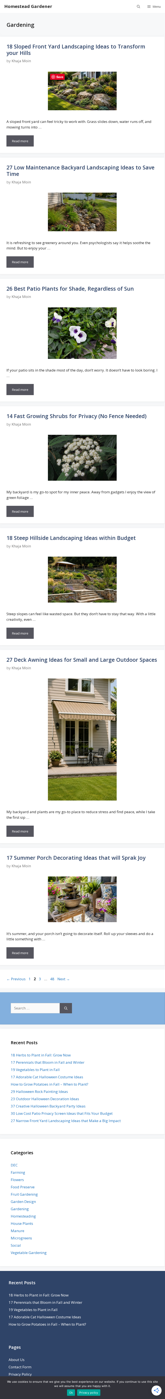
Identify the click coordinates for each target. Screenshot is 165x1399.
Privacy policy (88, 1392)
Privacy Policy (20, 1374)
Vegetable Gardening (29, 1252)
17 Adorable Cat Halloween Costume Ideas (47, 1076)
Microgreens (21, 1238)
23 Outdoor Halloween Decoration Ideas (45, 1098)
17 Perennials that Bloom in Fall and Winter (47, 1062)
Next (63, 978)
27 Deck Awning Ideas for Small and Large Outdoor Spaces (81, 659)
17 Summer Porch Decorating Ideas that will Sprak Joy (75, 857)
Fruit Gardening (24, 1194)
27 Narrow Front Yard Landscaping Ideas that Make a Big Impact (66, 1120)
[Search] (66, 1008)
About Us (16, 1359)
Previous (16, 978)
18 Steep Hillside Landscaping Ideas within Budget (71, 537)
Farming (18, 1172)
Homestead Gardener (28, 6)
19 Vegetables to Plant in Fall (35, 1069)
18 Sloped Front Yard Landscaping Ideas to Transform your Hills (75, 49)
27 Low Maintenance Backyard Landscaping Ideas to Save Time (80, 170)
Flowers (17, 1179)
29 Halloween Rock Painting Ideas (39, 1091)
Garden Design (23, 1201)
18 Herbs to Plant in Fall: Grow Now (41, 1055)
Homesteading (23, 1216)
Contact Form (20, 1366)
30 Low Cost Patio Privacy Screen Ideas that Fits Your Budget (62, 1113)
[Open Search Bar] (138, 6)
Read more (20, 141)
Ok (71, 1392)
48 (52, 978)
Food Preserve (23, 1186)
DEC (14, 1165)
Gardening (20, 1208)
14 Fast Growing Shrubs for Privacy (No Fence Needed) (76, 416)
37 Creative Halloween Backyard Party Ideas (48, 1106)
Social (16, 1245)
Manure (17, 1230)
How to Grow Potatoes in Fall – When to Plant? (49, 1084)
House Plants (22, 1223)
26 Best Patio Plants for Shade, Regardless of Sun (70, 288)
